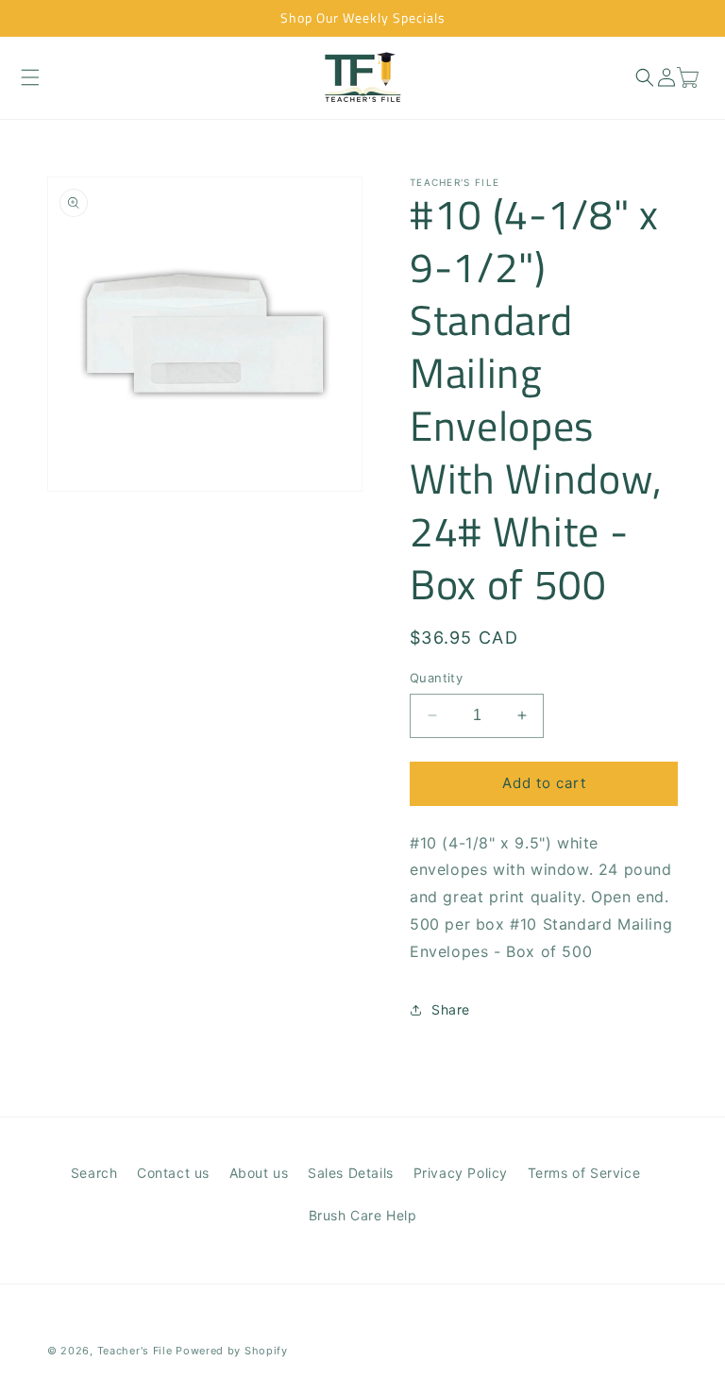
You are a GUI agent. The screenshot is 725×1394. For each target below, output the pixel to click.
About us (259, 1173)
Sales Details (351, 1173)
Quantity (436, 677)
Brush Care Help (363, 1215)
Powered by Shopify (232, 1350)
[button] (30, 77)
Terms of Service (584, 1173)
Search (94, 1173)
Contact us (173, 1173)
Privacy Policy (460, 1173)
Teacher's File (135, 1350)
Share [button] (450, 1009)
